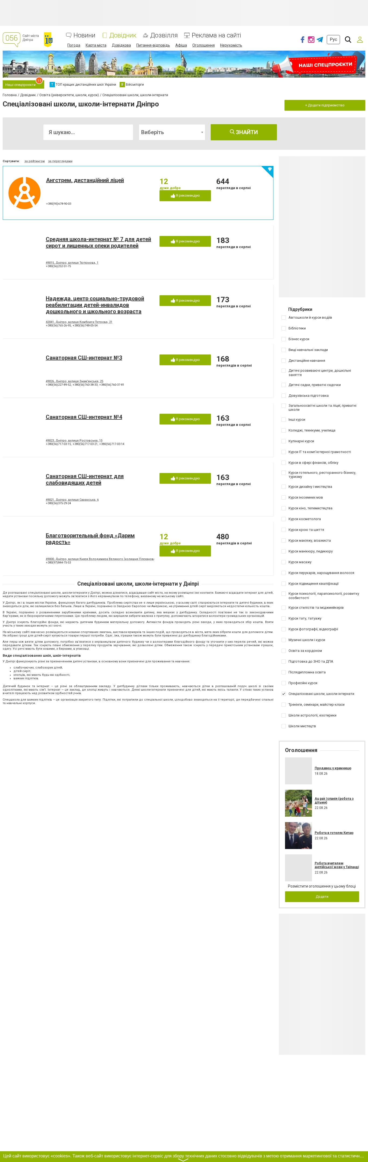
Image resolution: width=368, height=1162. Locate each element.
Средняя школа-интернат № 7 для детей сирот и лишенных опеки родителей (98, 242)
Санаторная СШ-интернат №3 (84, 357)
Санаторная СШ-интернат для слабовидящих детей (85, 479)
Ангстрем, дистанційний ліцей (85, 180)
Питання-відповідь (153, 45)
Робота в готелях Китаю (334, 833)
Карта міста (96, 45)
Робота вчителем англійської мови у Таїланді (337, 865)
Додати (322, 897)
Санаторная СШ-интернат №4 (84, 417)
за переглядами (60, 161)
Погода (73, 45)
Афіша (181, 45)
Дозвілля (164, 35)
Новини (84, 35)
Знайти (246, 132)
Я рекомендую (187, 195)
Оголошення (203, 45)
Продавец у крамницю (333, 768)
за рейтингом (35, 161)
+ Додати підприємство (325, 105)
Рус (333, 39)
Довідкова (121, 45)
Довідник (122, 35)
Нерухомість (231, 45)
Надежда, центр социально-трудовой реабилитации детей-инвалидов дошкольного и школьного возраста (95, 305)
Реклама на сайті (216, 35)
